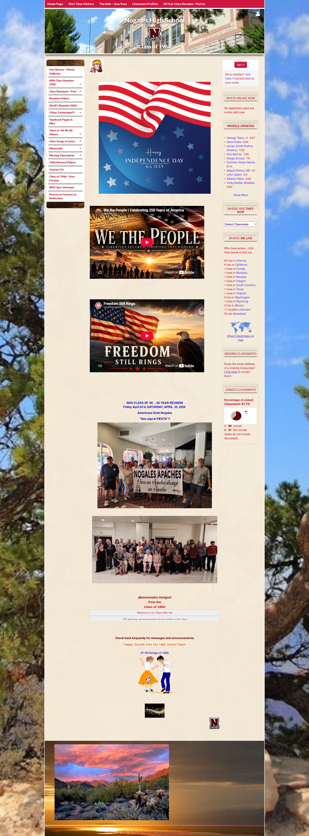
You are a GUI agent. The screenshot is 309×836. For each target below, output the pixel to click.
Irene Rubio (234, 142)
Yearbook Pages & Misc (61, 121)
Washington (242, 297)
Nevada (241, 277)
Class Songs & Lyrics (62, 141)
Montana (241, 273)
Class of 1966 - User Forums (62, 178)
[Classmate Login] (258, 13)
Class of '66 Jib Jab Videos (61, 132)
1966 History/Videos (62, 162)
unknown (245, 309)
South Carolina (245, 285)
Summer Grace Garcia (241, 162)
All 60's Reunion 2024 (63, 105)
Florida (240, 269)
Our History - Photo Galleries (62, 71)
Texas (240, 289)
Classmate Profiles (145, 4)
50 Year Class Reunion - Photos (184, 4)
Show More (240, 195)
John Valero (234, 174)
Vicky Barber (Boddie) (241, 183)
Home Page (55, 4)
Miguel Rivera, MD (238, 170)
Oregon (241, 281)
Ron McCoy (234, 154)
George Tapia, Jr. (237, 138)
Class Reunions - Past (63, 91)
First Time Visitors (81, 4)
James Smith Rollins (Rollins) (240, 148)
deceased (239, 313)
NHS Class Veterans (61, 187)
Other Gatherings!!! (62, 112)
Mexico (239, 305)
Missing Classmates (62, 155)
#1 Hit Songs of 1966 (155, 653)
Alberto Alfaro (235, 179)
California (241, 265)
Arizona (241, 260)
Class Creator (181, 832)
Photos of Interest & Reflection (62, 196)
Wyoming (242, 301)
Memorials (56, 148)
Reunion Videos (59, 98)
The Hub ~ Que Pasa (113, 4)
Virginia (241, 293)
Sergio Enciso (236, 158)
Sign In (241, 64)
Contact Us (56, 169)
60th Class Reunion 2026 (61, 82)
